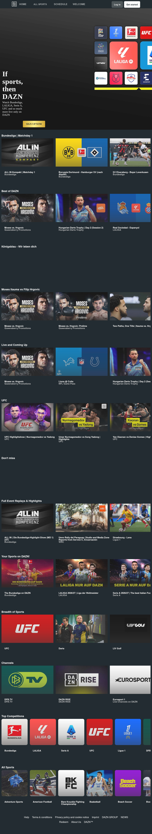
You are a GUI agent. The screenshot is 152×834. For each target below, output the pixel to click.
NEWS (124, 817)
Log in (117, 4)
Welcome (79, 4)
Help (26, 817)
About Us (76, 822)
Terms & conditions (42, 817)
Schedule (60, 4)
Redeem (63, 822)
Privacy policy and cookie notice (72, 817)
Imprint (95, 817)
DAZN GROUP (110, 817)
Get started (132, 4)
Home (22, 4)
